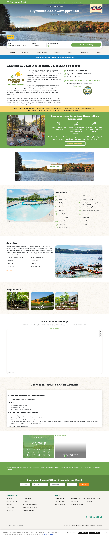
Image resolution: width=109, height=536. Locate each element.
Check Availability (86, 45)
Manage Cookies (71, 532)
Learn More (70, 57)
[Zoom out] (101, 333)
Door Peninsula (58, 6)
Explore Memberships (89, 2)
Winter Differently (60, 504)
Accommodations (53, 43)
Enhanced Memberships (30, 504)
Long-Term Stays (68, 2)
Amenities (57, 52)
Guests (34, 43)
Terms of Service (76, 525)
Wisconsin (49, 6)
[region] (54, 351)
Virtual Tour (25, 52)
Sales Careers (10, 507)
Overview (12, 52)
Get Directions (54, 328)
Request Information (75, 143)
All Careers (10, 504)
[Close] (106, 532)
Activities (70, 52)
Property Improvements (30, 507)
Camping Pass (27, 498)
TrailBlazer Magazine (28, 510)
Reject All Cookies (82, 532)
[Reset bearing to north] (101, 335)
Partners (89, 501)
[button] (59, 45)
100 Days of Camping (77, 504)
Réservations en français (78, 498)
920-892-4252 (54, 15)
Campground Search (56, 2)
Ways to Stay (84, 52)
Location (98, 52)
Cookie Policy (48, 534)
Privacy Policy (67, 525)
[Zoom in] (101, 331)
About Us (9, 498)
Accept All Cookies (94, 532)
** (94, 108)
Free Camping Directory (94, 498)
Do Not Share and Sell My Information (92, 525)
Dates (9, 43)
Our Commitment (12, 501)
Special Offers (78, 2)
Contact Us (10, 510)
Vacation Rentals (60, 498)
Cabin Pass (26, 501)
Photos (10, 37)
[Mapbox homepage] (10, 372)
